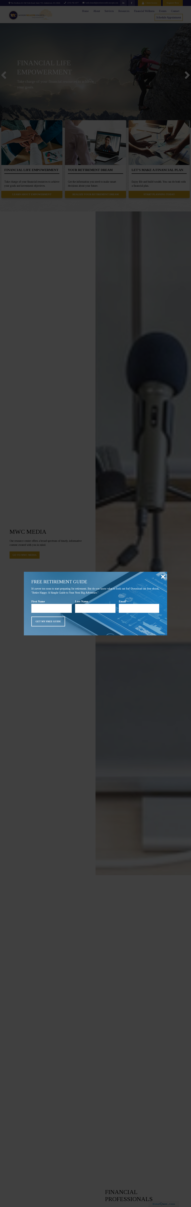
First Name (38, 601)
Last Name (81, 601)
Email (122, 601)
